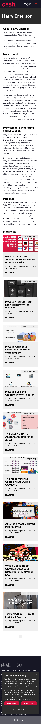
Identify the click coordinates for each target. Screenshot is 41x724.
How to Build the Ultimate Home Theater (19, 393)
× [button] (36, 674)
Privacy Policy (5, 670)
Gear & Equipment (29, 236)
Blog (20, 670)
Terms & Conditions (31, 670)
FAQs (14, 670)
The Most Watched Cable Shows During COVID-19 (17, 481)
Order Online (20, 720)
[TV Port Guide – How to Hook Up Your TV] (20, 607)
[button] (20, 709)
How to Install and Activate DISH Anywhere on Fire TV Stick (20, 259)
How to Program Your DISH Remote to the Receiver (18, 304)
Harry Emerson (12, 266)
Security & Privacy (29, 327)
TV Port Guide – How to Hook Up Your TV (19, 615)
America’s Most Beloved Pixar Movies (20, 525)
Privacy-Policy (27, 699)
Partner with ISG (8, 714)
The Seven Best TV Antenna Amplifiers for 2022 (19, 436)
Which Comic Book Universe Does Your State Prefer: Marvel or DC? (19, 570)
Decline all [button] (28, 703)
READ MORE (10, 273)
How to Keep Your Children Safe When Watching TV (17, 349)
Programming (31, 459)
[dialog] (20, 693)
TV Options (32, 504)
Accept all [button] (11, 703)
